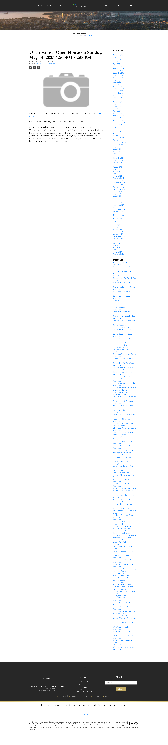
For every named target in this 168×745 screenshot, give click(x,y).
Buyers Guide (118, 300)
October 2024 (118, 98)
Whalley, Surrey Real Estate (123, 645)
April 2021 (116, 174)
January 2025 (118, 91)
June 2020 (117, 196)
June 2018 (116, 245)
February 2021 (118, 178)
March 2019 (117, 230)
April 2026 (117, 64)
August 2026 (118, 55)
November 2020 (119, 185)
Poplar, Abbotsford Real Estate (124, 535)
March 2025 (117, 86)
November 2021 (119, 160)
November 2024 (119, 95)
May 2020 (117, 198)
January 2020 (118, 207)
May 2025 (117, 84)
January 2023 (118, 138)
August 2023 (118, 124)
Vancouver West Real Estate (123, 616)
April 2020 (117, 200)
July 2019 (116, 221)
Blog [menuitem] (113, 5)
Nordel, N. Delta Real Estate (123, 515)
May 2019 (116, 225)
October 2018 (118, 238)
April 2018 (116, 250)
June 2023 (117, 129)
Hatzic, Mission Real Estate (123, 450)
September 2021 (119, 165)
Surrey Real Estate (120, 596)
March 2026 (117, 66)
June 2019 (117, 223)
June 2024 (117, 106)
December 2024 (119, 93)
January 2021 (118, 180)
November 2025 (119, 75)
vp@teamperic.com (83, 684)
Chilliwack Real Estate (121, 352)
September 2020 (119, 189)
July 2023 (116, 127)
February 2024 (118, 115)
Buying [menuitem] (61, 5)
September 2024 (119, 100)
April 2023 (117, 133)
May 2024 (117, 109)
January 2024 (118, 118)
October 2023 (118, 120)
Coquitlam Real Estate (121, 376)
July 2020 (117, 194)
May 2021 (116, 171)
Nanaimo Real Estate (121, 508)
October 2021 (118, 162)
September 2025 (119, 77)
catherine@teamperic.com (84, 691)
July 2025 (117, 80)
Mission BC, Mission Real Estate (124, 488)
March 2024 (117, 113)
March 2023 (117, 136)
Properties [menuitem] (50, 5)
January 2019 (118, 234)
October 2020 (118, 187)
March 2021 (117, 176)
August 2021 (117, 167)
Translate (90, 35)
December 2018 (119, 236)
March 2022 (117, 156)
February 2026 (118, 68)
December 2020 (119, 182)
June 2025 (117, 82)
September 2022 (119, 142)
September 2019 (119, 216)
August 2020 (118, 191)
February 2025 (118, 89)
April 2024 (117, 111)
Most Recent (117, 53)
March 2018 (117, 252)
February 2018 (118, 254)
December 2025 (119, 73)
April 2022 (117, 153)
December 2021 (119, 158)
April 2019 (116, 227)
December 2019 (119, 209)
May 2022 (117, 151)
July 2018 (116, 243)
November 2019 (119, 212)
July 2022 (116, 147)
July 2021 (116, 169)
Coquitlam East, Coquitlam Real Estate (46, 63)
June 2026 (117, 60)
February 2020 (118, 205)
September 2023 (119, 122)
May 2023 (117, 131)
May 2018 (116, 247)
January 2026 (118, 71)
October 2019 (118, 214)
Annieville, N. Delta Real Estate (124, 276)
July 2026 (116, 57)
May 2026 (117, 62)
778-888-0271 (84, 689)
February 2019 (118, 232)
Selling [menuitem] (103, 5)
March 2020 (117, 203)
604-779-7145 (84, 682)
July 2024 (116, 104)
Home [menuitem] (40, 5)
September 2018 (119, 241)
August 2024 (118, 102)
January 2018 (118, 256)
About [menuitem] (120, 5)
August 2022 (118, 144)
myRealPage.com (87, 714)
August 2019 (117, 218)
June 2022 (117, 149)
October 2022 (118, 140)
